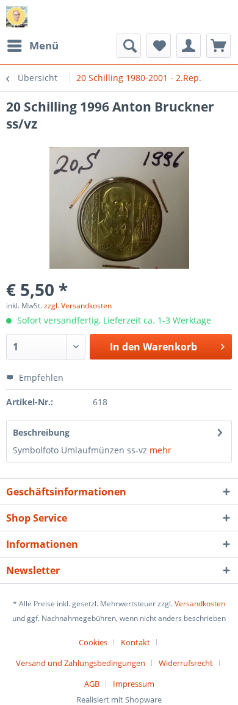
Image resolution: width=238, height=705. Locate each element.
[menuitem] (32, 46)
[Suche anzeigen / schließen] (129, 46)
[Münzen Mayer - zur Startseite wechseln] (16, 16)
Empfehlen (39, 377)
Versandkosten (200, 603)
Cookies (93, 642)
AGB (91, 683)
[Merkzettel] (158, 46)
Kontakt (135, 642)
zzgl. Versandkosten (78, 305)
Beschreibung (41, 432)
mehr (160, 450)
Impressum (133, 683)
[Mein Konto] (188, 46)
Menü (44, 45)
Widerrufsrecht (186, 662)
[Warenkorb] (218, 46)
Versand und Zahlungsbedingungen (80, 662)
